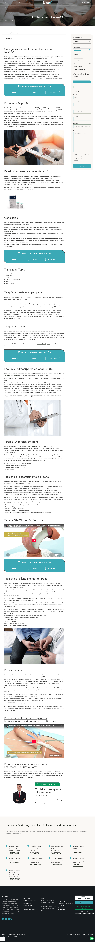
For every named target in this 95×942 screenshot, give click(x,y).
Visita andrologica (78, 58)
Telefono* (76, 116)
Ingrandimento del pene (48, 906)
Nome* (75, 94)
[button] (92, 938)
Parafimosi (61, 896)
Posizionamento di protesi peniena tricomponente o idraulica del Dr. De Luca (30, 719)
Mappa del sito (62, 911)
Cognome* (76, 102)
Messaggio (76, 130)
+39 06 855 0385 (85, 2)
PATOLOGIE (77, 47)
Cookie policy (89, 934)
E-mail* (75, 109)
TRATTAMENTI (77, 50)
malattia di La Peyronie (43, 344)
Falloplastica (77, 61)
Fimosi (43, 910)
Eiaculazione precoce (47, 900)
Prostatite (61, 901)
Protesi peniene (78, 66)
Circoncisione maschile (80, 69)
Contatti (61, 905)
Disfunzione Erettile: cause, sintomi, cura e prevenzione (31, 902)
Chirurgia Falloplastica (28, 897)
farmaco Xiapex (24, 74)
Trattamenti (62, 909)
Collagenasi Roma (29, 909)
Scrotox (60, 899)
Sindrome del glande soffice (47, 903)
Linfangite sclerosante (65, 903)
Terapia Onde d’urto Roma (47, 897)
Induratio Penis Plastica (28, 906)
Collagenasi (10, 231)
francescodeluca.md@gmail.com (17, 2)
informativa (87, 156)
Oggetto (75, 123)
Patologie (61, 907)
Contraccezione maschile (80, 64)
